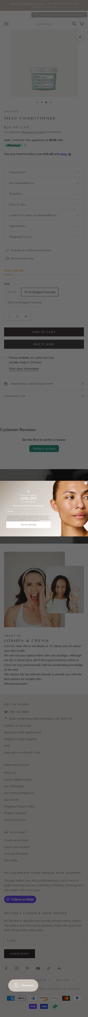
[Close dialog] (85, 482)
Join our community (28, 524)
